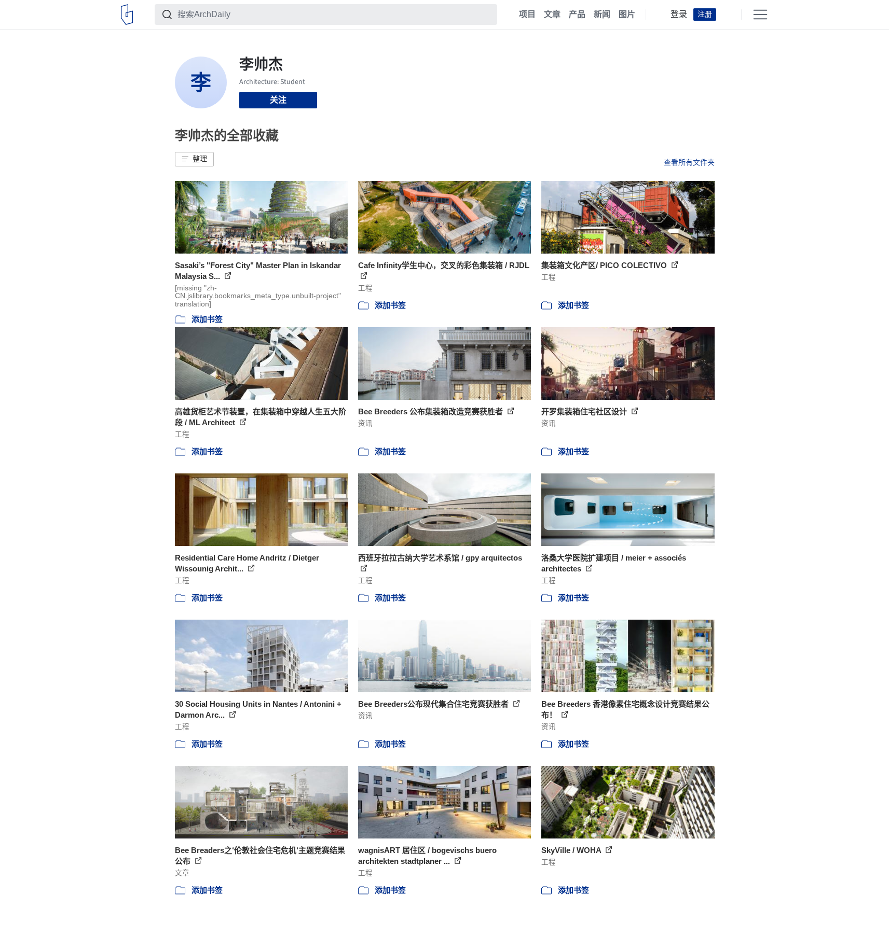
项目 (527, 14)
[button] (194, 159)
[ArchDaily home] (127, 14)
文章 (552, 14)
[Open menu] (760, 14)
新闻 (602, 14)
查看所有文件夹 (689, 162)
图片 (627, 14)
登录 (679, 14)
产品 (577, 14)
